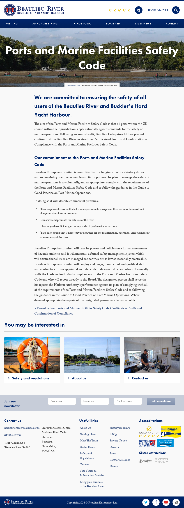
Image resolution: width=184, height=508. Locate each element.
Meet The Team (89, 441)
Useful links (88, 420)
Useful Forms (87, 447)
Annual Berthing (45, 23)
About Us (85, 428)
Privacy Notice (118, 441)
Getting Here (88, 434)
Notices (84, 465)
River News (143, 23)
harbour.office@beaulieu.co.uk (21, 428)
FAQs (113, 434)
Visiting (12, 23)
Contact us (12, 420)
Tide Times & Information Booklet (92, 473)
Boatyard (113, 23)
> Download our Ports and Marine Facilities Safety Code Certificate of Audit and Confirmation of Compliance (88, 311)
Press (113, 454)
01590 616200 (157, 10)
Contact (172, 23)
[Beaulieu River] (34, 10)
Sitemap (114, 466)
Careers (114, 447)
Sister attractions (153, 452)
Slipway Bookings (120, 428)
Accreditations (151, 420)
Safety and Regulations (87, 456)
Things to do (81, 23)
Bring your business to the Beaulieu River (92, 484)
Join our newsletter (12, 403)
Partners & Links (120, 460)
